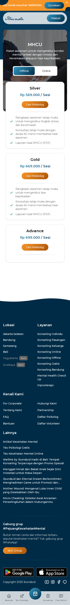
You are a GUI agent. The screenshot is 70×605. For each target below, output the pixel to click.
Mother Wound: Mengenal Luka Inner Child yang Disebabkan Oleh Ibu (32, 490)
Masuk (55, 18)
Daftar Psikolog (47, 417)
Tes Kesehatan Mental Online (23, 453)
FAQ (6, 417)
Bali (5, 351)
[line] (65, 582)
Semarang (9, 346)
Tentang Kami (12, 410)
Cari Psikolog (35, 104)
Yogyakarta (10, 358)
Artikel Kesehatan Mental (20, 441)
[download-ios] (51, 572)
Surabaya (9, 364)
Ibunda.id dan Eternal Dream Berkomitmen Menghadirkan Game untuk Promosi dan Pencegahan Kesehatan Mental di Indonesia (33, 480)
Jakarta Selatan (13, 334)
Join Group (14, 550)
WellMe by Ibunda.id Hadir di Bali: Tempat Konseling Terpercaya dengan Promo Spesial (33, 461)
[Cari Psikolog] (35, 594)
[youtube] (47, 582)
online (46, 71)
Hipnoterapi (45, 385)
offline (24, 71)
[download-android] (18, 572)
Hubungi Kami (47, 403)
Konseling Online (49, 351)
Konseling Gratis (48, 363)
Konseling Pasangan (51, 340)
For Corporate (12, 403)
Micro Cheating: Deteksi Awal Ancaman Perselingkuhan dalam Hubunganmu (29, 500)
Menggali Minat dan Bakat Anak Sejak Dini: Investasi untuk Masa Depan (32, 471)
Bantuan (9, 423)
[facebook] (59, 582)
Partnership (45, 410)
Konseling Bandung (50, 369)
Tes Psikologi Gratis (16, 447)
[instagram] (53, 582)
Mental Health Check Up (51, 377)
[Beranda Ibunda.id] (14, 18)
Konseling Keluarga (50, 346)
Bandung (9, 340)
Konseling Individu (50, 334)
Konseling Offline (49, 357)
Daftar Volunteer (48, 423)
